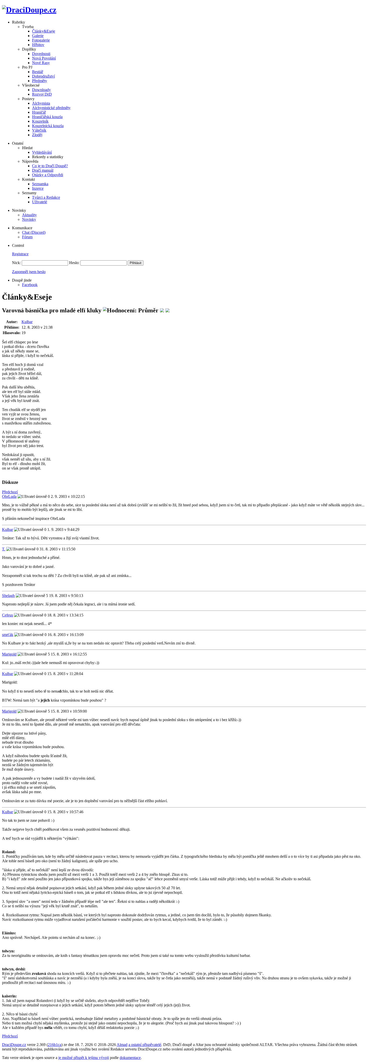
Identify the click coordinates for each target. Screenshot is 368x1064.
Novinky (29, 219)
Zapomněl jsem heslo (29, 272)
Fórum (27, 237)
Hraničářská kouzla (47, 117)
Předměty (39, 81)
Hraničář (39, 112)
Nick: (16, 263)
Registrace (20, 254)
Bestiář (37, 72)
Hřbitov (38, 45)
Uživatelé (39, 202)
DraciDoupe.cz (14, 1044)
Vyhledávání (42, 152)
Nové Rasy (41, 63)
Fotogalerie (41, 40)
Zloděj (37, 135)
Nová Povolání (44, 58)
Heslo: (74, 263)
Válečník (39, 130)
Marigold (9, 654)
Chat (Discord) (34, 232)
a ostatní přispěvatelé (144, 1044)
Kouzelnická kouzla (48, 126)
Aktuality (29, 215)
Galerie (38, 36)
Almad (122, 1044)
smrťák (7, 634)
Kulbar (27, 322)
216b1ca (54, 1044)
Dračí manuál (42, 170)
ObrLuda (9, 496)
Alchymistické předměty (51, 108)
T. (3, 549)
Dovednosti (41, 54)
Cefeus (7, 615)
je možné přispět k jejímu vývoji (83, 1057)
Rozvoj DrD (42, 94)
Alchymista (41, 103)
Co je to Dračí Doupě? (50, 166)
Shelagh (8, 595)
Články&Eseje (43, 31)
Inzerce (38, 188)
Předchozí (10, 492)
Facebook (30, 285)
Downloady (41, 90)
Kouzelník (40, 121)
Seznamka (40, 184)
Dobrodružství (43, 76)
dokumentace (130, 1057)
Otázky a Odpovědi (47, 175)
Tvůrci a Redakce (46, 197)
